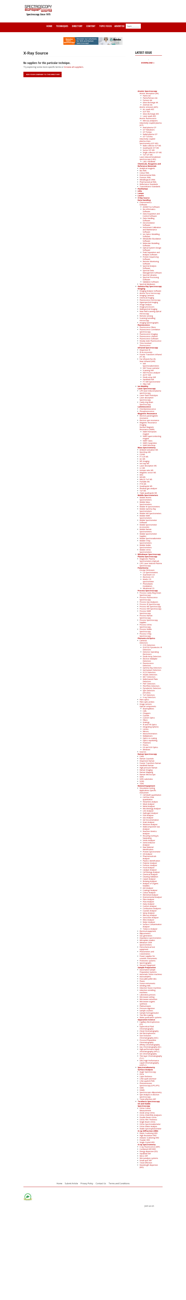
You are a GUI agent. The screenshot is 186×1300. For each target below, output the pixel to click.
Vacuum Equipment (147, 965)
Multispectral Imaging (148, 309)
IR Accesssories (146, 352)
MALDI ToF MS (146, 479)
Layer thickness (146, 1076)
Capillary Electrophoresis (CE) (150, 1023)
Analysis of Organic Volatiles (150, 884)
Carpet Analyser (149, 879)
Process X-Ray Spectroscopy (145, 635)
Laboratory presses (148, 995)
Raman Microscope (148, 774)
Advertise (119, 26)
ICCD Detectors (149, 672)
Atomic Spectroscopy (147, 91)
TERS (142, 783)
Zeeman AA (147, 105)
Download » (147, 63)
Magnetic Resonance (147, 413)
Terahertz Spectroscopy (149, 1101)
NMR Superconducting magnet (152, 437)
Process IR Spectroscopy (150, 604)
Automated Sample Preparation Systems (148, 971)
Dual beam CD (149, 575)
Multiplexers (148, 736)
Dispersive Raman (147, 761)
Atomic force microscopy (150, 293)
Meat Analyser (148, 804)
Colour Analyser (149, 892)
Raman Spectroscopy (147, 754)
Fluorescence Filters (148, 327)
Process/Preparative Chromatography (148, 1041)
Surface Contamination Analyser (152, 925)
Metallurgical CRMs (147, 179)
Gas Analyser (148, 817)
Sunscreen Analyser (151, 917)
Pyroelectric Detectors (152, 688)
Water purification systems (150, 1017)
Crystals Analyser (150, 911)
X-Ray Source (144, 198)
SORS (142, 781)
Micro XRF (144, 1156)
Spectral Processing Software (151, 278)
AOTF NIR (147, 375)
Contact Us (101, 1183)
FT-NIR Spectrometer (151, 382)
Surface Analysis (145, 1069)
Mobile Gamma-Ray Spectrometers (148, 510)
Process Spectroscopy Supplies (149, 621)
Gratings (146, 722)
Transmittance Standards (150, 186)
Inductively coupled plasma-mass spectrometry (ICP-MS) (149, 141)
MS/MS (143, 477)
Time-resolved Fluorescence (145, 344)
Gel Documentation (151, 820)
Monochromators (150, 733)
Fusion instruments (147, 983)
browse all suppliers (73, 67)
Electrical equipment (148, 931)
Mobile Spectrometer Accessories (148, 526)
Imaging (141, 288)
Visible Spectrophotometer (150, 1128)
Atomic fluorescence (148, 118)
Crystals (146, 715)
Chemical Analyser (150, 874)
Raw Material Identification (148, 848)
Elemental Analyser (150, 895)
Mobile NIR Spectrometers (150, 513)
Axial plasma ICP (149, 127)
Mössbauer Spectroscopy (149, 554)
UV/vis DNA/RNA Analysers (151, 1115)
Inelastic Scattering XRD (149, 1138)
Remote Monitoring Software (151, 262)
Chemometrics (146, 202)
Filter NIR (146, 384)
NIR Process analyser (151, 372)
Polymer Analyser (150, 863)
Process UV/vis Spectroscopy (146, 625)
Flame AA (147, 95)
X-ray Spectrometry (147, 1144)
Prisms (145, 745)
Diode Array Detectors (152, 656)
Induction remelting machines (147, 991)
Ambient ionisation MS (149, 450)
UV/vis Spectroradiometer (150, 1124)
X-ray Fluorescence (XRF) (150, 1147)
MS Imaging (144, 461)
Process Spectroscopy (148, 590)
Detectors (144, 643)
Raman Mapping (146, 772)
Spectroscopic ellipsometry (151, 1092)
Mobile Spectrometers (148, 495)
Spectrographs (145, 963)
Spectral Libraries (150, 275)
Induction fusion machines (150, 988)
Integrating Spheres (151, 727)
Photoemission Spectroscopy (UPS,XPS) (149, 1084)
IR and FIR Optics (150, 724)
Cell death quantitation (152, 795)
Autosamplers (145, 976)
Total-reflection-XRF (148, 1099)
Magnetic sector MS (148, 472)
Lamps (141, 193)
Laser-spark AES (149, 116)
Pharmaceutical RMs (148, 182)
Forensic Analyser (150, 865)
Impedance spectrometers (150, 938)
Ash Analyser (148, 888)
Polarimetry (143, 568)
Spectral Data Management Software (152, 271)
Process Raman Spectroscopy (146, 616)
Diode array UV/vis (147, 1113)
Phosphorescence (147, 411)
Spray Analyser (149, 913)
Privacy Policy (86, 1183)
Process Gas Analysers (149, 602)
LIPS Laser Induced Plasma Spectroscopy (151, 564)
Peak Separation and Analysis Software (151, 253)
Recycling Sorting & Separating (151, 837)
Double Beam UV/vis (148, 1117)
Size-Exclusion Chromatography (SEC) (149, 1036)
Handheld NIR (148, 379)
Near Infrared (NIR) (147, 361)
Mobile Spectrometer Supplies (148, 535)
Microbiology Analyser (152, 808)
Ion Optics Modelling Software (151, 235)
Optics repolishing (150, 740)
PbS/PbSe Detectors (151, 686)
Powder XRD (145, 1140)
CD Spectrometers (150, 572)
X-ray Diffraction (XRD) (148, 1131)
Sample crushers (146, 1010)
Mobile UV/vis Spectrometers (146, 551)
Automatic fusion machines (151, 974)
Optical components (148, 706)
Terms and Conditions (119, 1183)
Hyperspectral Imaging (149, 302)
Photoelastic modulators (148, 585)
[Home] (38, 10)
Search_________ (133, 26)
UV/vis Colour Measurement (145, 1109)
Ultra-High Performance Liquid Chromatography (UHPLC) (149, 1062)
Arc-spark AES (148, 109)
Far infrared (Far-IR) (148, 359)
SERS (142, 777)
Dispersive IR (145, 350)
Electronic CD (148, 577)
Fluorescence (144, 325)
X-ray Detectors (149, 697)
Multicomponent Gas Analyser (151, 828)
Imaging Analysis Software (150, 291)
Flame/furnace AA (150, 98)
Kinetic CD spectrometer (148, 580)
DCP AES (146, 111)
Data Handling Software (148, 219)
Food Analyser (148, 867)
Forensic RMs (145, 177)
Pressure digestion (147, 1008)
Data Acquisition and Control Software (151, 215)
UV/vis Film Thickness (148, 1119)
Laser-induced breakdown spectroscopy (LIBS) (150, 158)
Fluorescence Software (149, 338)
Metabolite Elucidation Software (152, 239)
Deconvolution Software (149, 224)
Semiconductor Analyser (149, 843)
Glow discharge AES (151, 114)
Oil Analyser (147, 854)
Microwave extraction (148, 999)
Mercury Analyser (150, 915)
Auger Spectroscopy (148, 1072)
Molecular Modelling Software (151, 244)
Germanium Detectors (152, 670)
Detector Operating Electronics (151, 653)
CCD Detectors (149, 645)
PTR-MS (143, 484)
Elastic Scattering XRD (149, 1133)
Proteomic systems (148, 960)
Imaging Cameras (147, 295)
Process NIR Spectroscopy (150, 609)
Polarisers (147, 743)
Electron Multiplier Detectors (150, 660)
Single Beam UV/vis (147, 1122)
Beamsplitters (148, 708)
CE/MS (142, 454)
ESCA (142, 1074)
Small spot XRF (146, 1160)
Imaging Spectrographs (149, 322)
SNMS (142, 1090)
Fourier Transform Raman (150, 763)
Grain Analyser (148, 822)
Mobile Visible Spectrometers (146, 546)
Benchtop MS (145, 452)
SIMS (142, 1088)
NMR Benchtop (149, 445)
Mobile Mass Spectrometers (146, 503)
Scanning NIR (148, 370)
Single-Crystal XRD (147, 1142)
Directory (77, 26)
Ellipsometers (145, 933)
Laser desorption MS (148, 466)
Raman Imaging (146, 770)
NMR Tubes (147, 441)
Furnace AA (147, 100)
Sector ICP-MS (149, 150)
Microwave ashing (147, 997)
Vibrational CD (148, 588)
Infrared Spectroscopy (148, 347)
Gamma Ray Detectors (152, 668)
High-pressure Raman (148, 767)
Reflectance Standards (149, 184)
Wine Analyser (148, 920)
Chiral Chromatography (149, 1031)
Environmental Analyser (152, 897)
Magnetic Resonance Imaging (148, 423)
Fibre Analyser (148, 899)
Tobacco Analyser (150, 929)
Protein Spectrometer (151, 851)
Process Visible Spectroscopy (146, 630)
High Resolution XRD (148, 1135)
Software (143, 204)
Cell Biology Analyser (151, 872)
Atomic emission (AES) (149, 107)
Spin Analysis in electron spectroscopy (149, 1095)
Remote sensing (146, 316)
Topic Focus (105, 26)
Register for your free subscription (147, 77)
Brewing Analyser (150, 881)
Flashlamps (143, 189)
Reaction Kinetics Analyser (150, 832)
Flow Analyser (148, 901)
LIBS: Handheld (149, 161)
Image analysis (146, 304)
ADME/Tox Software (151, 207)
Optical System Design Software (152, 249)
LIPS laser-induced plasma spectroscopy (150, 392)
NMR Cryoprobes (150, 443)
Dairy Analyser (148, 904)
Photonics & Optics (146, 638)
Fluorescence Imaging (149, 334)
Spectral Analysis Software (149, 267)
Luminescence (144, 407)
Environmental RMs (148, 175)
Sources (143, 752)
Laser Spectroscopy (147, 388)
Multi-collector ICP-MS (152, 145)
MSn (141, 475)
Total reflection (146, 1163)
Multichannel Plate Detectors (150, 680)
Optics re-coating (150, 738)
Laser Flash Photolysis (149, 395)
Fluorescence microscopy (150, 300)
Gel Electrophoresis (147, 1033)
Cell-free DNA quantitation (148, 798)
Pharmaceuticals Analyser (149, 857)
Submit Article (71, 1183)
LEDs (140, 191)
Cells (145, 711)
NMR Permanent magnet (150, 432)
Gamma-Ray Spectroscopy (150, 286)
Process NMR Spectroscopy (145, 612)
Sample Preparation (147, 967)
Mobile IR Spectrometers (150, 506)
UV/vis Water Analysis (148, 1126)
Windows (146, 749)
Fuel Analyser (148, 815)
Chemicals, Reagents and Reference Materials (149, 165)
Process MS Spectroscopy (150, 606)
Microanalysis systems (149, 1158)
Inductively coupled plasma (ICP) (151, 124)
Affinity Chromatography (150, 1044)
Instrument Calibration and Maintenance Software (152, 229)
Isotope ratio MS (146, 470)
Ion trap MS (144, 463)
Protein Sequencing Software (151, 258)
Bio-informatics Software (149, 210)
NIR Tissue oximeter (151, 368)
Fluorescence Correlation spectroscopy (150, 330)
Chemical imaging (147, 298)
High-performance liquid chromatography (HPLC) (149, 1050)
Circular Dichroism (147, 570)
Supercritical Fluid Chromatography (147, 1027)
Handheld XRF (145, 1153)
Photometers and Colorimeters (147, 952)
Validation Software (151, 282)
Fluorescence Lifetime (149, 336)
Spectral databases (147, 284)
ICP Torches (148, 136)
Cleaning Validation (150, 876)
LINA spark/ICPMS (147, 1081)
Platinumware (145, 1006)
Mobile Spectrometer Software (148, 521)
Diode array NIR (149, 377)
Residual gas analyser (148, 488)
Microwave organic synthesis (147, 1002)
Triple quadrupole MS (148, 493)
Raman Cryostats (147, 758)
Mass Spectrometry (147, 447)
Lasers (141, 195)
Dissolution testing (147, 788)
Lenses (146, 729)
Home (49, 26)
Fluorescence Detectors (148, 664)
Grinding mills (145, 985)
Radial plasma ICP (150, 134)
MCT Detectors (149, 677)
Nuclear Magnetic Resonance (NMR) (147, 428)
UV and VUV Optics (150, 747)
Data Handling (144, 200)
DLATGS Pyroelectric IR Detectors (152, 648)
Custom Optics (149, 718)
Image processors (147, 307)
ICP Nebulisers (149, 130)
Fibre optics (144, 699)
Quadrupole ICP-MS (151, 148)
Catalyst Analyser (150, 870)
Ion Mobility (143, 386)
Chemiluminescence (148, 409)
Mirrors (146, 731)
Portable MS (145, 481)
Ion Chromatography (148, 1054)
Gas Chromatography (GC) (150, 1047)
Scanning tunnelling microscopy (147, 319)
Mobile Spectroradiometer (150, 538)
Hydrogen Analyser (150, 813)
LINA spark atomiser (148, 1079)
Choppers (147, 713)
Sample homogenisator (149, 1013)
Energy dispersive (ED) (149, 1151)
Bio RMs (143, 170)
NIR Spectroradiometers (151, 364)
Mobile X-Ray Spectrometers (146, 541)
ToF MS (143, 491)
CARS (142, 756)
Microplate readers (147, 940)
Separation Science (146, 1019)
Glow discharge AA (150, 102)
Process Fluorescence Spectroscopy (149, 598)
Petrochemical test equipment (147, 948)
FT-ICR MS (144, 456)
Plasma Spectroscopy (147, 556)
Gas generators (146, 935)
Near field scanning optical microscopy (150, 312)
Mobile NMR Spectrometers (146, 516)
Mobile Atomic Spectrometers (146, 498)
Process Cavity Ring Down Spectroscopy (150, 594)
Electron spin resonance (149, 420)
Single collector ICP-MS (152, 152)
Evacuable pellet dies (148, 979)
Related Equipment (146, 786)
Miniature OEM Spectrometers (146, 943)
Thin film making (146, 1015)
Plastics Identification (151, 861)
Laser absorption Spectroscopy (146, 398)
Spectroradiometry (146, 1067)
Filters (145, 720)
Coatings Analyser (150, 890)
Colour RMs (144, 173)
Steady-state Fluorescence (150, 341)
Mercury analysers (150, 120)
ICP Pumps (147, 132)
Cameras (143, 640)
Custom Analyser (150, 906)
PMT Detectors (149, 683)
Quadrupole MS (146, 486)
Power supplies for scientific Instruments (148, 957)
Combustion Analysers (152, 908)
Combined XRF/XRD (148, 1149)
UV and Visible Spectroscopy (144, 1104)
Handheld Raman (147, 765)
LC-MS (142, 468)
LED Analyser (148, 811)
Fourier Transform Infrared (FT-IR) (151, 355)
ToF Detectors (149, 695)
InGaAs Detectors (150, 674)
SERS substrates (146, 779)
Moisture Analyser (150, 824)
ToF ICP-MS (148, 154)
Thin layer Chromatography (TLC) (151, 1057)
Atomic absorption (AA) (149, 93)
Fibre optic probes (147, 702)
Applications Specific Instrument (148, 791)
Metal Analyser (149, 806)
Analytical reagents (147, 168)
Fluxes (142, 981)
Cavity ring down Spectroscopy (146, 403)
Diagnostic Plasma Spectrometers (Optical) (149, 560)
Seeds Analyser (149, 840)
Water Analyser (149, 922)
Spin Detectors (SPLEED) (149, 691)
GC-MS (142, 459)
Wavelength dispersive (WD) (149, 1166)
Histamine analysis (150, 802)
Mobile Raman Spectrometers (146, 530)
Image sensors (146, 704)
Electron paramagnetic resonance (149, 417)
